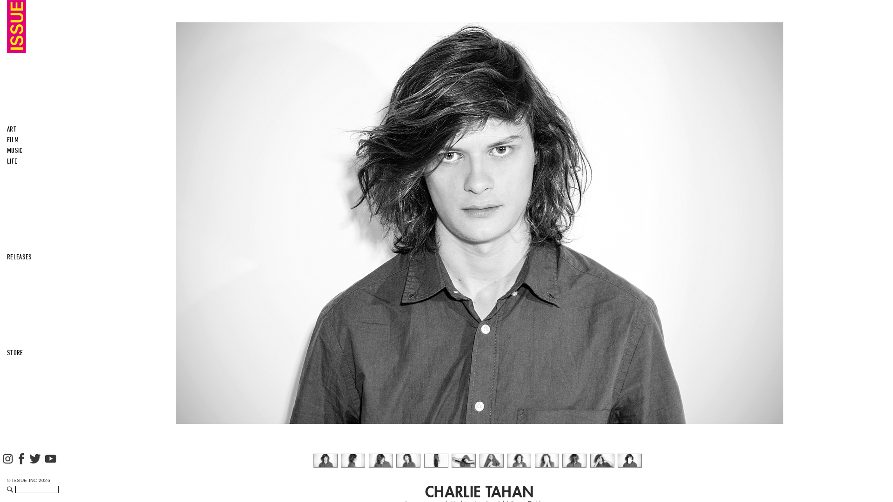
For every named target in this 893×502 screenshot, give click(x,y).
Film (13, 140)
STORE (15, 353)
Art (11, 129)
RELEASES (19, 257)
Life (12, 161)
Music (15, 150)
